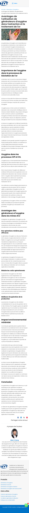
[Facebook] (18, 417)
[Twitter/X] (24, 417)
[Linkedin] (21, 417)
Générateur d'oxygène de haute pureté (11, 488)
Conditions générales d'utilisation (9, 498)
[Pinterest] (27, 417)
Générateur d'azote (6, 484)
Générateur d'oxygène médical (9, 486)
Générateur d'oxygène (7, 482)
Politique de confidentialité (8, 500)
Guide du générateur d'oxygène (9, 494)
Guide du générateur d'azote (8, 496)
